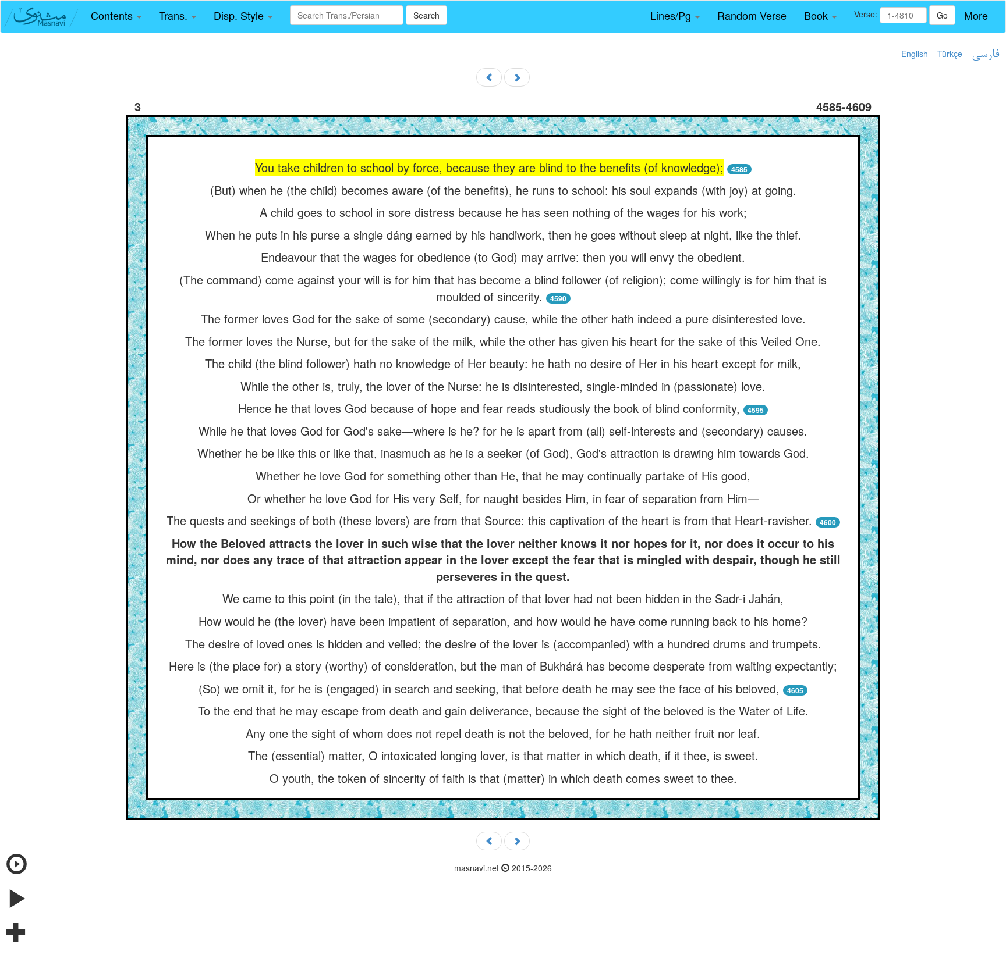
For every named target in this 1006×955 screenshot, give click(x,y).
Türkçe (949, 53)
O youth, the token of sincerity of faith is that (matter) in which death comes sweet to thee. (503, 777)
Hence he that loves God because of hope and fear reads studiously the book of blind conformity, (489, 408)
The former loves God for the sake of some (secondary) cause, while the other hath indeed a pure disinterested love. (503, 318)
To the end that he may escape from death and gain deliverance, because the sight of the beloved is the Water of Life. (503, 710)
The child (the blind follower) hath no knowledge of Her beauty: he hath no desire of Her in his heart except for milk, (503, 363)
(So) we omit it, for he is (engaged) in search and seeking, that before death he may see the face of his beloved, (489, 688)
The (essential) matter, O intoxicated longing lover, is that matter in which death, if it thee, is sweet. (503, 755)
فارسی (985, 55)
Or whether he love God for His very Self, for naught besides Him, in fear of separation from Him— (503, 498)
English (914, 53)
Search (426, 15)
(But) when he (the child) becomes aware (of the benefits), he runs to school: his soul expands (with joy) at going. (503, 189)
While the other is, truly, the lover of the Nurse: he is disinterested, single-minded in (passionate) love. (503, 385)
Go (942, 15)
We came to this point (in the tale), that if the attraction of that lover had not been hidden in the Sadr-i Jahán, (503, 598)
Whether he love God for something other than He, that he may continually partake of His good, (503, 475)
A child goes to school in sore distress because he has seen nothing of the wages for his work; (503, 212)
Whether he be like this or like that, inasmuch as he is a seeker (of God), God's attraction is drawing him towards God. (503, 452)
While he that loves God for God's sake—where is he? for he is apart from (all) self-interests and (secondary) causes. (503, 430)
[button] (116, 16)
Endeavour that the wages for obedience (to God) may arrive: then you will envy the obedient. (503, 256)
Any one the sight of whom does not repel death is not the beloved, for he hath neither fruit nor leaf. (503, 733)
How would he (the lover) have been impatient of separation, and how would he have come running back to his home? (503, 620)
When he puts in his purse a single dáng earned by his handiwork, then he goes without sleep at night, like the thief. (503, 234)
